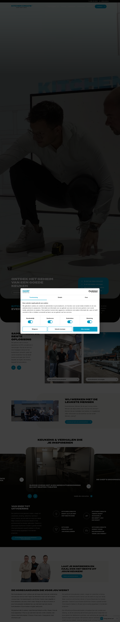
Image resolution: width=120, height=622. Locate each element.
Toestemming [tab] (33, 297)
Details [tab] (60, 297)
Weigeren (35, 329)
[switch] (50, 321)
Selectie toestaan (60, 329)
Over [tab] (86, 297)
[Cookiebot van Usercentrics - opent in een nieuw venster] (90, 291)
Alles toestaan (85, 329)
